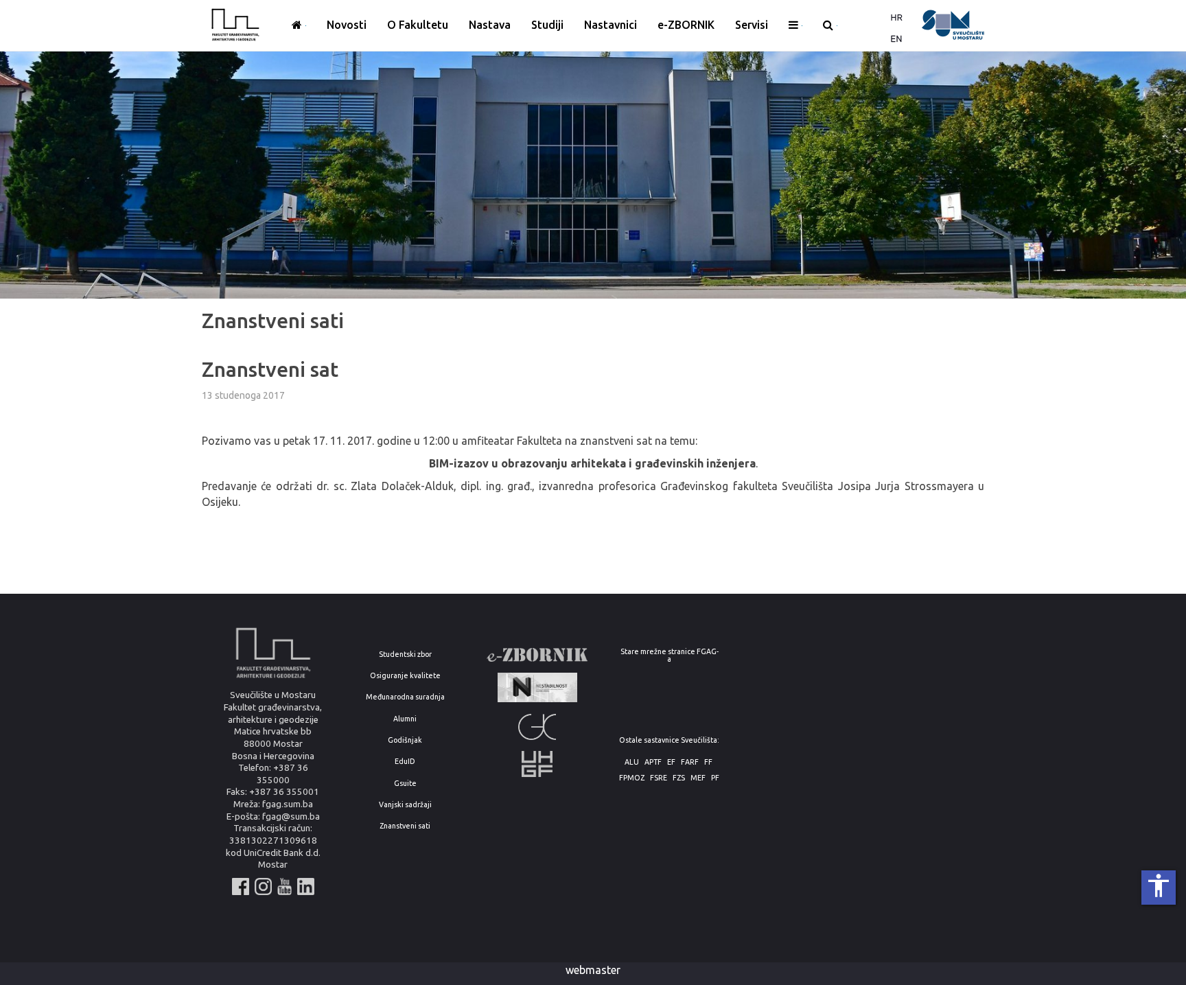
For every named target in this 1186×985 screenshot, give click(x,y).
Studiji (547, 25)
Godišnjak (405, 740)
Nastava (490, 25)
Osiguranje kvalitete (405, 676)
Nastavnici (610, 25)
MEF (698, 778)
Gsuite (405, 783)
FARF (690, 762)
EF (671, 762)
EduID (405, 761)
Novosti (347, 25)
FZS (679, 778)
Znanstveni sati (405, 826)
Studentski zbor (405, 654)
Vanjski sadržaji (405, 805)
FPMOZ (631, 778)
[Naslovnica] (299, 25)
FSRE (658, 778)
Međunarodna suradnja (405, 697)
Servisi (751, 25)
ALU (632, 762)
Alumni (405, 719)
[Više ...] (795, 25)
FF (708, 762)
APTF (653, 762)
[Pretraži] (830, 25)
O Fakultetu (417, 25)
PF (715, 778)
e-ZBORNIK (686, 25)
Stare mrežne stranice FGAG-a (669, 655)
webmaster (593, 969)
